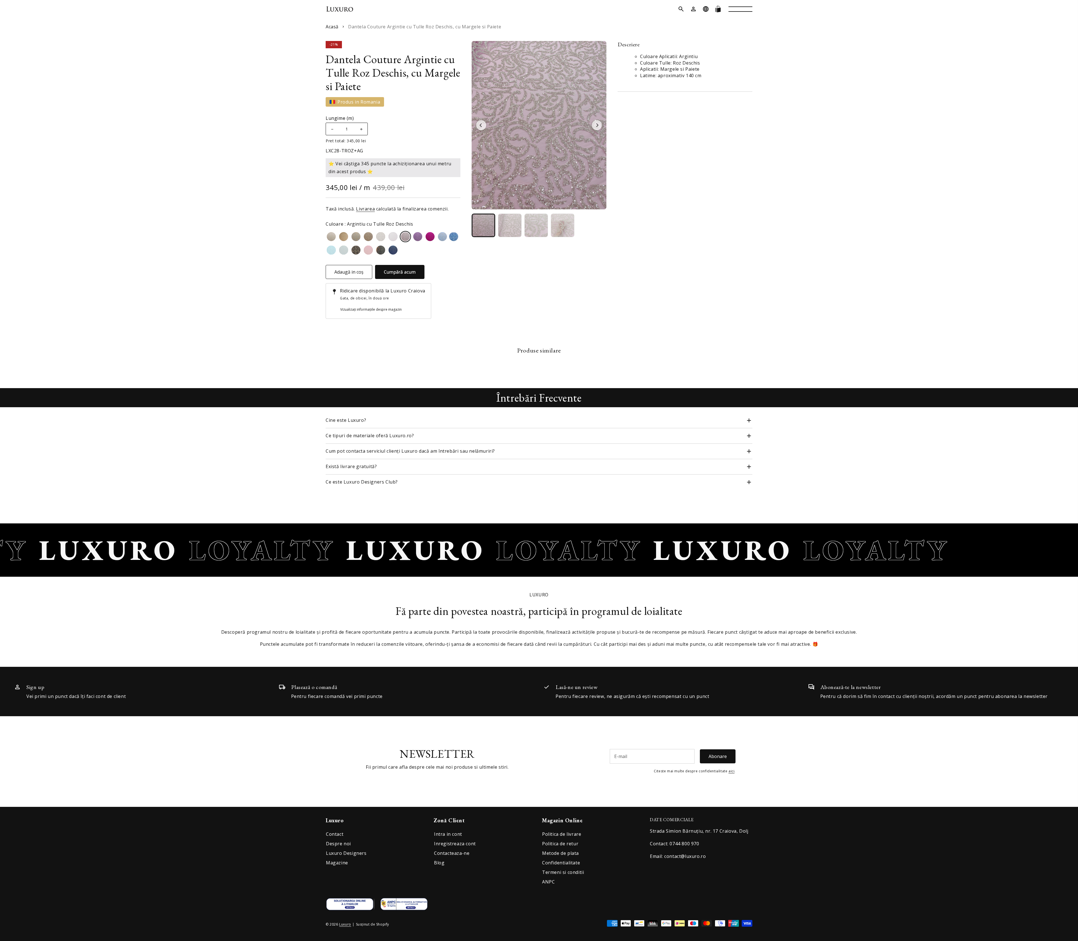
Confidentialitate (561, 863)
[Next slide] (597, 125)
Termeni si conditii (563, 872)
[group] (483, 225)
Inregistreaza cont (455, 844)
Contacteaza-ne (451, 853)
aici (731, 771)
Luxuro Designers (346, 853)
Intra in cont (448, 834)
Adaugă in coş (349, 272)
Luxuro (345, 924)
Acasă (332, 27)
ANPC (548, 882)
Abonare (718, 756)
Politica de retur (560, 844)
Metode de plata (560, 853)
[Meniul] (740, 9)
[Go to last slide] (481, 125)
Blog (439, 863)
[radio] (331, 236)
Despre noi (338, 844)
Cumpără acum (400, 272)
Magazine (337, 863)
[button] (681, 9)
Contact (334, 834)
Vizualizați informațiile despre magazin (371, 309)
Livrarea (365, 209)
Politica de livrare (561, 834)
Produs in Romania (358, 102)
